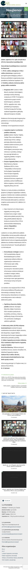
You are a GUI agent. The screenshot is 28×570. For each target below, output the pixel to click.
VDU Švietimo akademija (8, 560)
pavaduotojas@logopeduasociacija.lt (12, 534)
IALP (3, 551)
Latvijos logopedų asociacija (10, 553)
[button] (26, 9)
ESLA (3, 549)
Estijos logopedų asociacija (9, 555)
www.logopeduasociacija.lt (16, 125)
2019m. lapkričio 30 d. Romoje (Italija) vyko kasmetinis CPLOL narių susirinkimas (14, 490)
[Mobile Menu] (26, 3)
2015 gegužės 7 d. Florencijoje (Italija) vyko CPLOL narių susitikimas (14, 414)
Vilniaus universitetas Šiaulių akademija (12, 557)
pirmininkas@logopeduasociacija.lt (11, 527)
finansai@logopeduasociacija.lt (10, 542)
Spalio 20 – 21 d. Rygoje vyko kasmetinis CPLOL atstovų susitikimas (14, 465)
